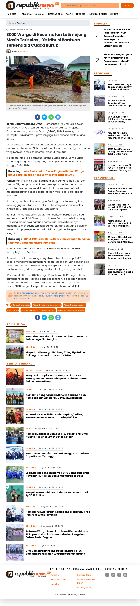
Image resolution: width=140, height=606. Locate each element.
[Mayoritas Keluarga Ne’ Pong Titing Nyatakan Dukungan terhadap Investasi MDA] (15, 352)
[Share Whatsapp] (51, 117)
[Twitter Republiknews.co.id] (113, 575)
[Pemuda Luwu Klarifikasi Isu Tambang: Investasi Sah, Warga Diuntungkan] (15, 336)
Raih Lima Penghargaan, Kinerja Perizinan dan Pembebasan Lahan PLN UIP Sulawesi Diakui (56, 396)
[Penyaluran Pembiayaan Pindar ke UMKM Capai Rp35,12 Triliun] (15, 493)
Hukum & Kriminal (98, 14)
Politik (69, 14)
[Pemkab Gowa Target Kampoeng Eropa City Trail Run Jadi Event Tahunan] (15, 513)
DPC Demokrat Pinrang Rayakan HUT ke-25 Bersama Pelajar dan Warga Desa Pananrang (55, 552)
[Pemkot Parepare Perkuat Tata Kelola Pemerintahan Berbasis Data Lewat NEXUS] (99, 132)
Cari (127, 5)
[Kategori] (18, 13)
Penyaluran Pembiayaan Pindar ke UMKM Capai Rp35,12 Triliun (57, 494)
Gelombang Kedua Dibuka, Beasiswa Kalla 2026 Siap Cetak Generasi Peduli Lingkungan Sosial (120, 274)
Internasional (55, 14)
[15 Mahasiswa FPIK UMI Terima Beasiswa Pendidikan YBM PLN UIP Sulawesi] (99, 188)
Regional (27, 14)
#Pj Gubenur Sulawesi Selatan (71, 310)
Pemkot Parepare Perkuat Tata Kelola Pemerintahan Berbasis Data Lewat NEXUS (120, 136)
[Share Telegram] (58, 117)
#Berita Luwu (13, 310)
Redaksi (55, 575)
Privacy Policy (84, 587)
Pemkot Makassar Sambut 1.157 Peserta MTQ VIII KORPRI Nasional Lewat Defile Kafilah (57, 435)
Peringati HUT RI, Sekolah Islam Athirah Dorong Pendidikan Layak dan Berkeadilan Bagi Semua (120, 225)
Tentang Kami (58, 579)
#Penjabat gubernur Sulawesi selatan (38, 310)
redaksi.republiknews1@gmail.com (53, 295)
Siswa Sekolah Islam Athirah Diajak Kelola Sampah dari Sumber (119, 256)
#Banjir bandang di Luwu (74, 305)
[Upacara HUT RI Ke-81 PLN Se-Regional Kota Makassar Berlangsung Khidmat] (99, 164)
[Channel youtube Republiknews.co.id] (125, 575)
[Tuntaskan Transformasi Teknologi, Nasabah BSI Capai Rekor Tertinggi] (15, 454)
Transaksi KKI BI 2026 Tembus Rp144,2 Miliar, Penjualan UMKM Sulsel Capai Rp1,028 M (54, 416)
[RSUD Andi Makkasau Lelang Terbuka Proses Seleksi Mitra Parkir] (99, 148)
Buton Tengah (34, 370)
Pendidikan (103, 178)
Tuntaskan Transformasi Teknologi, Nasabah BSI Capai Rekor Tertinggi (57, 455)
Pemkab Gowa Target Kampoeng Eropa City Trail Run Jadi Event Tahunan (58, 513)
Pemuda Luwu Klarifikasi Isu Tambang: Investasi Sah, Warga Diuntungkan (57, 338)
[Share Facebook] (37, 117)
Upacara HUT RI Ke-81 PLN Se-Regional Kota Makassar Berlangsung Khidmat (120, 169)
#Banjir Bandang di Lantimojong (46, 305)
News (29, 428)
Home (13, 14)
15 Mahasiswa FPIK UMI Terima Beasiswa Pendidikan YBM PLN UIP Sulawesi (120, 192)
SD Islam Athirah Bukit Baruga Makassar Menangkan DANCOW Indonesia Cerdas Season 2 (120, 242)
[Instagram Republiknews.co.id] (119, 575)
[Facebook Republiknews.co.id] (107, 575)
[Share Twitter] (44, 117)
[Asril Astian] (9, 51)
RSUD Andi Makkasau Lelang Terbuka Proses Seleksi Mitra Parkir (120, 151)
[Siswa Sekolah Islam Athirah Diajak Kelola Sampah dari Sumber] (99, 252)
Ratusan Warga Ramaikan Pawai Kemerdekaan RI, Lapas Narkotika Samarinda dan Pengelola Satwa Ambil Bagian (57, 534)
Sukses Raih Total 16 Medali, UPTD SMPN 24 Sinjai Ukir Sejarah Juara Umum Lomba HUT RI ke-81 (119, 209)
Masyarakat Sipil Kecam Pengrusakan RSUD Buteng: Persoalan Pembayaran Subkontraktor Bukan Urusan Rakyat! (56, 378)
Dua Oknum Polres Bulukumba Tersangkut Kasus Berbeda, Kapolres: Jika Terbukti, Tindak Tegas (120, 121)
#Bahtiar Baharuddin (20, 305)
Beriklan (55, 584)
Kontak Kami (84, 575)
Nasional (40, 14)
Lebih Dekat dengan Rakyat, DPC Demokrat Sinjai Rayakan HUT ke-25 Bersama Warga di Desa (57, 474)
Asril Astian (23, 51)
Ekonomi (80, 14)
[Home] (32, 5)
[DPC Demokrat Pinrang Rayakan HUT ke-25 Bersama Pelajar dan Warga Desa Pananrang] (15, 552)
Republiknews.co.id (31, 293)
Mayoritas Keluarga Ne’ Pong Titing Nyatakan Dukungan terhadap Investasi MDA (55, 354)
